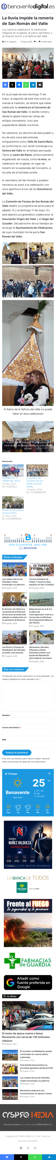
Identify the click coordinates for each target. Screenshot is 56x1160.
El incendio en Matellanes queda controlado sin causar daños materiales (36, 1054)
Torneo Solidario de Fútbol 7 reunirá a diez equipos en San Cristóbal (41, 582)
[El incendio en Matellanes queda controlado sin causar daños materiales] (10, 1055)
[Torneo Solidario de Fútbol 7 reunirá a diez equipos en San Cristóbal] (41, 569)
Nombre (6, 715)
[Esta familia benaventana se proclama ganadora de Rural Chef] (10, 1069)
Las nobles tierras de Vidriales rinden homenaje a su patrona (13, 582)
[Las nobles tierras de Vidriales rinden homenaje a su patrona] (14, 569)
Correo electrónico (11, 727)
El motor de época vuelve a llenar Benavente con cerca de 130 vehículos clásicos (26, 1037)
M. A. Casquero (10, 42)
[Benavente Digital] (28, 6)
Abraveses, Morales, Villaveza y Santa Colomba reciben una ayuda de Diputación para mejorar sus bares (40, 652)
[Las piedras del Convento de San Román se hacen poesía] (37, 470)
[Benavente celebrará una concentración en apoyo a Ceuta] (10, 1094)
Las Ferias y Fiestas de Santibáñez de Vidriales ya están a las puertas (13, 650)
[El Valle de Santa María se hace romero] (13, 502)
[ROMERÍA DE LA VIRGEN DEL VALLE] (13, 470)
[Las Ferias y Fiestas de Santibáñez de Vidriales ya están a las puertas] (14, 637)
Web (4, 739)
